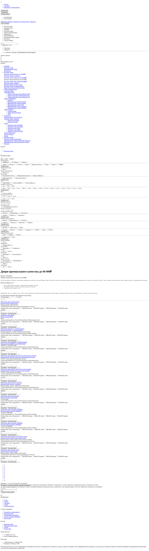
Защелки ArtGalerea (13, 120)
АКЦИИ (6, 66)
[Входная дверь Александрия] (10, 396)
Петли (6, 136)
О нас (6, 500)
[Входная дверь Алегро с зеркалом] (11, 382)
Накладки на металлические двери (14, 88)
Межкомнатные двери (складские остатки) (16, 142)
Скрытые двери (8, 91)
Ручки (6, 123)
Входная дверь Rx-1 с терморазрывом (12, 330)
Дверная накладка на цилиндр (13, 117)
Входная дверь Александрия (9, 397)
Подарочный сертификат (11, 515)
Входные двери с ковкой (11, 83)
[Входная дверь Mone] (7, 315)
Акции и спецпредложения (12, 516)
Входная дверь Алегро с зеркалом (11, 384)
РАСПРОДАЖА (9, 137)
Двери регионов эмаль (14, 112)
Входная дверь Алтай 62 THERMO (11, 424)
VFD (9, 114)
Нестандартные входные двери (13, 84)
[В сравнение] (19, 327)
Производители (8, 513)
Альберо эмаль (12, 111)
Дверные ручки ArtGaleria (15, 126)
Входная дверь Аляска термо (9, 451)
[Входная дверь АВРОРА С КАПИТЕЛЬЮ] (14, 342)
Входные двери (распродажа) (12, 139)
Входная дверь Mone (7, 317)
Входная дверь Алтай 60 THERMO (11, 411)
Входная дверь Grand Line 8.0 (9, 303)
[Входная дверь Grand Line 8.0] (10, 302)
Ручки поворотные (9, 133)
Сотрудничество (9, 506)
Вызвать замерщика (6, 276)
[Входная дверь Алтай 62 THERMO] (12, 423)
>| (4, 480)
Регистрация (8, 19)
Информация (4, 497)
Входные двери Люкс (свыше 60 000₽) (15, 81)
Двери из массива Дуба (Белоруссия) (18, 95)
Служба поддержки (6, 509)
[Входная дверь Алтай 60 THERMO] (12, 409)
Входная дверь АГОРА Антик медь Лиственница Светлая (18, 357)
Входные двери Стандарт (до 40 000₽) (15, 77)
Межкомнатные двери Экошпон (17, 106)
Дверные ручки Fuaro (14, 128)
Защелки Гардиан (13, 122)
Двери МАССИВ (9, 92)
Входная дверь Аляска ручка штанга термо (13, 438)
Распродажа (7, 529)
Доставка (7, 6)
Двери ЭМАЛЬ (8, 109)
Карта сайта (7, 518)
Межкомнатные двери (10, 69)
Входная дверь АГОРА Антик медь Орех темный (15, 370)
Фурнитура (7, 71)
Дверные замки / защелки (11, 119)
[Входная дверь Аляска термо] (10, 450)
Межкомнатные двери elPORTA (17, 108)
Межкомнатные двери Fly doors (17, 101)
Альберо (10, 100)
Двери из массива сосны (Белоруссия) (19, 97)
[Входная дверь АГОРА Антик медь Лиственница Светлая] (18, 355)
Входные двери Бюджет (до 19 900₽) (15, 74)
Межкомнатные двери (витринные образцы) (17, 140)
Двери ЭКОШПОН (10, 98)
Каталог (3, 521)
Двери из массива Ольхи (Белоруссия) (19, 94)
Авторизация (8, 17)
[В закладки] (17, 327)
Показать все (4, 166)
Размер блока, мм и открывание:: (10, 308)
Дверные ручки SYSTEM (15, 131)
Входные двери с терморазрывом (14, 86)
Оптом (6, 504)
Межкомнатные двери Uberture (17, 103)
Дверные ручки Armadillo (15, 125)
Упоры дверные (8, 134)
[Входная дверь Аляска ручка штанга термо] (14, 436)
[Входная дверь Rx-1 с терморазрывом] (12, 329)
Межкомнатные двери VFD (16, 105)
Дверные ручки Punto (14, 129)
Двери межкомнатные (10, 89)
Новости (6, 143)
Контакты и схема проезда (12, 7)
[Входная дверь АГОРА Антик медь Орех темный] (16, 369)
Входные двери (8, 67)
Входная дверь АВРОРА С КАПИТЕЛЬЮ (13, 344)
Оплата (6, 4)
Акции (6, 527)
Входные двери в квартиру (12, 76)
